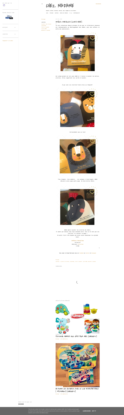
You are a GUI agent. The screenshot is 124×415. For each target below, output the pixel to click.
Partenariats (76, 13)
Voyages (51, 13)
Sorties (56, 13)
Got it (94, 411)
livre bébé (44, 28)
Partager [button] (43, 19)
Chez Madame (60, 5)
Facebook (81, 253)
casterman (43, 25)
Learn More (87, 411)
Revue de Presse (64, 13)
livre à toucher (45, 27)
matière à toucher (45, 30)
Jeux (47, 13)
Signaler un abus (8, 40)
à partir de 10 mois (46, 24)
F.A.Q (70, 13)
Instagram (93, 253)
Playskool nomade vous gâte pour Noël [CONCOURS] (76, 336)
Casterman (80, 244)
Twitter (87, 253)
